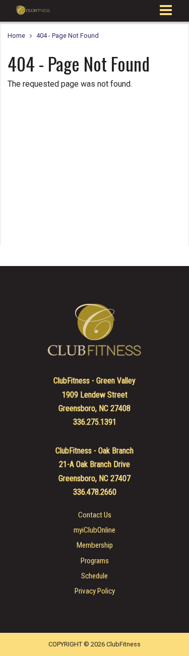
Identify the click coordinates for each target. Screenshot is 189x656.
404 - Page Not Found (67, 35)
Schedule (94, 576)
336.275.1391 (94, 422)
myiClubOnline (94, 530)
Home (16, 35)
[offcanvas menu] (166, 11)
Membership (95, 545)
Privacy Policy (95, 591)
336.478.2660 (94, 492)
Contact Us (94, 515)
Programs (95, 561)
